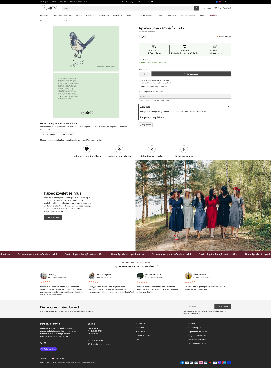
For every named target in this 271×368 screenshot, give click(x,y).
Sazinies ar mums (215, 53)
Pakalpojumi (141, 324)
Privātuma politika (195, 327)
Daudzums (143, 69)
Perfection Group (88, 362)
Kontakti (191, 324)
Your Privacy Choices (197, 343)
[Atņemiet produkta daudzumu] (140, 74)
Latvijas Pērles (62, 362)
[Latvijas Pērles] (49, 8)
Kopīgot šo (146, 125)
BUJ (137, 339)
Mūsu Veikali (141, 331)
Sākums (43, 21)
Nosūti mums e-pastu (100, 344)
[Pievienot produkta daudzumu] (148, 74)
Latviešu (226, 2)
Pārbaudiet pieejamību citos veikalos (154, 86)
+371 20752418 (97, 340)
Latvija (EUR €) (60, 358)
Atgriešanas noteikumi (197, 331)
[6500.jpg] (86, 72)
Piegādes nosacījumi (197, 335)
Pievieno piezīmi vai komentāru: (152, 91)
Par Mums (140, 327)
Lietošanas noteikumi (197, 339)
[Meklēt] (196, 8)
